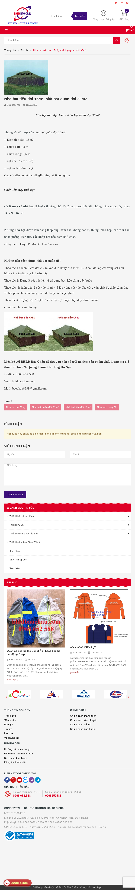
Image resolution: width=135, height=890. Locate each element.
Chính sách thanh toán (83, 715)
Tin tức (8, 729)
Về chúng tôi (11, 737)
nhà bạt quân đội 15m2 (50, 132)
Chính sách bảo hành (82, 729)
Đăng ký (110, 19)
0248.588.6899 (27, 822)
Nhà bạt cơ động (15, 407)
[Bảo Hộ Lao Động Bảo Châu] (23, 16)
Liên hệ (8, 733)
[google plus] (128, 3)
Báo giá (8, 724)
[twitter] (116, 3)
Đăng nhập (98, 19)
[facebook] (122, 3)
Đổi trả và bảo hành (15, 758)
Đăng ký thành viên (15, 762)
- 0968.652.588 (45, 822)
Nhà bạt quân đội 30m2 (45, 407)
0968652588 (53, 795)
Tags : (8, 401)
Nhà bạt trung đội (107, 407)
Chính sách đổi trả (80, 724)
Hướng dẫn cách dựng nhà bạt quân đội (32, 260)
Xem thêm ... (15, 568)
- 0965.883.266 (64, 822)
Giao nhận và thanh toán (18, 753)
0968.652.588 (22, 795)
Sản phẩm (10, 720)
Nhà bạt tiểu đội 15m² (78, 407)
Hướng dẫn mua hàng (17, 749)
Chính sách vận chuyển (83, 720)
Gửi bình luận (15, 494)
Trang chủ (10, 715)
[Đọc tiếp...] (12, 679)
